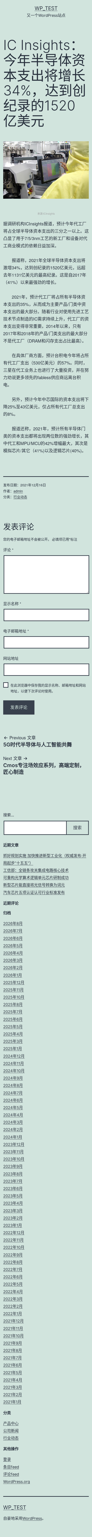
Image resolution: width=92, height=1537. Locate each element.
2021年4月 (12, 1380)
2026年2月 (13, 967)
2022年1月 (12, 1313)
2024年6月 (13, 1100)
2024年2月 (13, 1129)
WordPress (32, 1518)
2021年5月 (12, 1372)
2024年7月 (13, 1093)
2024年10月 (14, 1071)
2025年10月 (13, 997)
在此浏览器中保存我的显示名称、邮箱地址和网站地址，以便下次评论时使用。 (48, 688)
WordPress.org (16, 1481)
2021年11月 (13, 1328)
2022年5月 (13, 1284)
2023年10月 (13, 1159)
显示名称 (12, 603)
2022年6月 (13, 1277)
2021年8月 (12, 1350)
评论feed (11, 1474)
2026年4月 (13, 953)
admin (18, 491)
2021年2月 (12, 1394)
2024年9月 (13, 1078)
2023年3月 (13, 1210)
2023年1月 (12, 1225)
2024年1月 (12, 1137)
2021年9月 (12, 1343)
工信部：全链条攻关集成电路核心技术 (36, 870)
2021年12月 (13, 1321)
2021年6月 (12, 1365)
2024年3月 (13, 1122)
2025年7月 (12, 1012)
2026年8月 (13, 923)
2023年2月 (13, 1218)
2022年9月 (13, 1255)
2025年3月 (13, 1041)
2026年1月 (12, 975)
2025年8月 (13, 1004)
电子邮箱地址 (16, 631)
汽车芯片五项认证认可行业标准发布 (34, 892)
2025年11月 (13, 990)
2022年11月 (13, 1240)
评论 (8, 549)
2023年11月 (13, 1151)
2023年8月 (13, 1174)
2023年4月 (13, 1203)
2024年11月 (13, 1063)
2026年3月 (13, 960)
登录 (7, 1459)
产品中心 (11, 1423)
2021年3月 (12, 1387)
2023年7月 (12, 1181)
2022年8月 (13, 1262)
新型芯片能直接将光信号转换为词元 (34, 885)
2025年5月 (13, 1026)
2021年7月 (12, 1358)
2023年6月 (13, 1188)
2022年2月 (13, 1306)
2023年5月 (13, 1196)
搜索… (8, 815)
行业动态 (20, 496)
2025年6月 (13, 1019)
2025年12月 (13, 982)
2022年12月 (13, 1232)
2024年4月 (13, 1115)
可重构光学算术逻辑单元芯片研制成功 (36, 877)
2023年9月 (13, 1166)
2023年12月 (13, 1144)
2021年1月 (12, 1402)
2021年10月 (13, 1336)
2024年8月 (13, 1085)
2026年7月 (12, 931)
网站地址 (11, 658)
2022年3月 (13, 1299)
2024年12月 (14, 1056)
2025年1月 (12, 1048)
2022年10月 (13, 1247)
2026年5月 (13, 945)
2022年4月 (13, 1291)
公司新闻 (11, 1430)
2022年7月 (12, 1269)
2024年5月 (13, 1107)
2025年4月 (13, 1034)
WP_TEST (46, 8)
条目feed (11, 1467)
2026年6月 (13, 938)
